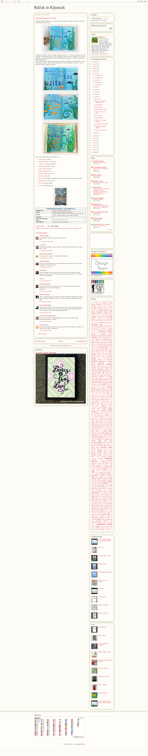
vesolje (103, 509)
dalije (111, 348)
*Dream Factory (94, 310)
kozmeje (103, 393)
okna (97, 431)
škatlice (93, 496)
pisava (104, 444)
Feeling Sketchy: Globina (105, 572)
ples (97, 445)
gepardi (110, 369)
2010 (94, 150)
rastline (93, 466)
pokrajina (104, 447)
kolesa (93, 392)
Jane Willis (42, 235)
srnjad (110, 488)
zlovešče (93, 524)
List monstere (102, 627)
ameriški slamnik (108, 325)
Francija (106, 367)
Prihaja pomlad (98, 117)
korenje (110, 391)
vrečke (104, 512)
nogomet (93, 424)
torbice (95, 503)
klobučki (103, 389)
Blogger (83, 744)
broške (98, 344)
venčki (99, 509)
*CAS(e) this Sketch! (107, 306)
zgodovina (105, 522)
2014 (94, 140)
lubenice (97, 401)
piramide (107, 442)
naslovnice (106, 421)
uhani (110, 505)
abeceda (93, 322)
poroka (93, 452)
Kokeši (103, 390)
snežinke (105, 483)
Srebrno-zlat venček (103, 676)
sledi (102, 478)
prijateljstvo (94, 460)
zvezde (97, 526)
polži (111, 448)
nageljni (106, 418)
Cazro (41, 245)
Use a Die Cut (96, 176)
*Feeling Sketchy (103, 310)
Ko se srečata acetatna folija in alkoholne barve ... (104, 541)
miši (105, 411)
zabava (103, 519)
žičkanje (93, 529)
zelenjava (93, 522)
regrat (103, 466)
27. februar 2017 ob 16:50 (45, 241)
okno (101, 431)
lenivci (104, 398)
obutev (107, 427)
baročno (110, 329)
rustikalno (98, 472)
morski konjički (99, 416)
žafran (92, 527)
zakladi (92, 520)
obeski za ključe (105, 425)
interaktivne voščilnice (97, 376)
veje (111, 508)
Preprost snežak (102, 613)
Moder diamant (98, 107)
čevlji (96, 347)
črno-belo (101, 348)
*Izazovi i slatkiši (101, 313)
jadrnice (97, 379)
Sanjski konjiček (102, 693)
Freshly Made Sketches (100, 167)
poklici (97, 447)
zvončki (102, 526)
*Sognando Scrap (101, 317)
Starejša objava (81, 341)
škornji (101, 496)
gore (92, 372)
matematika (110, 407)
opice (111, 433)
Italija (111, 376)
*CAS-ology (99, 306)
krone (97, 396)
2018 (94, 71)
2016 (94, 136)
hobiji (106, 373)
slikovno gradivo (107, 480)
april (96, 94)
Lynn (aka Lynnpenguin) (45, 315)
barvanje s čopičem (106, 331)
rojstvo (93, 470)
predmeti (110, 456)
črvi (109, 348)
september (98, 82)
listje (102, 399)
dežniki (110, 351)
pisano (100, 444)
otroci (104, 436)
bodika (110, 339)
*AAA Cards (98, 303)
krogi (111, 395)
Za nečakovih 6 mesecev (101, 124)
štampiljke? (109, 497)
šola (92, 498)
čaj (98, 345)
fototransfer (100, 367)
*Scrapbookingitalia (101, 316)
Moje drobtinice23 (44, 254)
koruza (92, 393)
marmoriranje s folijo (95, 407)
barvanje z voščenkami (103, 337)
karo (100, 384)
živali (102, 529)
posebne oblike (101, 452)
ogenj (92, 430)
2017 (94, 73)
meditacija (104, 408)
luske (111, 401)
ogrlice (105, 430)
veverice (110, 509)
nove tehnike (109, 424)
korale (107, 392)
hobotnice (110, 373)
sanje (92, 474)
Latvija (101, 398)
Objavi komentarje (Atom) (64, 345)
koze (100, 393)
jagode (101, 379)
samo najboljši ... (108, 472)
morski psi (106, 416)
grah (111, 372)
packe (102, 438)
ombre (107, 433)
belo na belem (95, 339)
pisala (95, 444)
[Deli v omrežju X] (54, 226)
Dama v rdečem (102, 684)
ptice (107, 463)
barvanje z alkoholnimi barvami (101, 334)
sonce (96, 485)
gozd (103, 372)
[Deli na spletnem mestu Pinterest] (58, 226)
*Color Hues (106, 307)
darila (97, 350)
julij (96, 87)
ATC (102, 326)
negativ (93, 422)
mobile (92, 413)
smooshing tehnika (106, 482)
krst (106, 396)
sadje (101, 472)
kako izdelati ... (99, 382)
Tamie (41, 270)
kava (99, 385)
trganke (93, 505)
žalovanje (97, 527)
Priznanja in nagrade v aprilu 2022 (46, 352)
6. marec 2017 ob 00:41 (45, 321)
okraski (105, 431)
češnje (105, 345)
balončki (101, 329)
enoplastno (108, 364)
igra (105, 375)
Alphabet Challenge (43, 161)
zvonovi (107, 526)
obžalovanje (93, 428)
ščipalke (103, 494)
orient (102, 434)
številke (93, 499)
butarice (105, 344)
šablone (110, 493)
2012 (94, 145)
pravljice (98, 456)
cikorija (95, 345)
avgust (97, 84)
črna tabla (96, 348)
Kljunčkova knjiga (96, 389)
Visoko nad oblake (103, 605)
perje (105, 440)
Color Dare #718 (97, 213)
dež (106, 351)
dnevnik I (51, 228)
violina (105, 511)
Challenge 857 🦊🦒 (98, 199)
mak (111, 402)
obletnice (104, 427)
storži (104, 491)
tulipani (107, 505)
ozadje (97, 437)
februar (97, 99)
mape (92, 405)
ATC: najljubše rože (103, 328)
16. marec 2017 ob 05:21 (45, 330)
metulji (93, 412)
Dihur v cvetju (102, 635)
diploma (110, 353)
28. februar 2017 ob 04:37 (45, 267)
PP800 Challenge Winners (99, 162)
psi (103, 463)
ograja (101, 430)
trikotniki (98, 505)
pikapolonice (94, 442)
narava (97, 421)
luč (100, 401)
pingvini (103, 442)
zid (108, 522)
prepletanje (100, 458)
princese (102, 460)
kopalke (103, 392)
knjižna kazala (95, 390)
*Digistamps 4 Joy (108, 309)
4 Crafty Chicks (42, 159)
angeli (96, 326)
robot (111, 468)
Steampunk (99, 489)
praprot (110, 455)
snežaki (99, 483)
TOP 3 (54, 164)
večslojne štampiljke (103, 508)
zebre (111, 520)
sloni (92, 481)
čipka (106, 347)
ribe (67, 228)
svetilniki (105, 493)
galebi (110, 367)
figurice (103, 366)
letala (92, 399)
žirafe (97, 529)
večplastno (94, 508)
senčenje (101, 474)
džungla (99, 359)
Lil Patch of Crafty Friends (44, 173)
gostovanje (98, 372)
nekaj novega (99, 422)
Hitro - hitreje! (98, 115)
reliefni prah (108, 467)
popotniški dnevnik (108, 450)
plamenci (93, 445)
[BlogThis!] (53, 226)
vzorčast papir (106, 514)
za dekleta (101, 516)
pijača (110, 440)
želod (105, 527)
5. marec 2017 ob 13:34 (45, 312)
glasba (101, 370)
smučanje (93, 483)
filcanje (107, 366)
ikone (111, 375)
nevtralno (109, 422)
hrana (98, 375)
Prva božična (101, 596)
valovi (108, 506)
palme (99, 439)
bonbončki (109, 341)
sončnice (101, 485)
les (107, 398)
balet (96, 329)
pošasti (110, 453)
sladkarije (93, 478)
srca (103, 488)
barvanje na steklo (95, 331)
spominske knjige (100, 486)
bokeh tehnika (95, 341)
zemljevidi (99, 522)
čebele (101, 345)
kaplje (97, 384)
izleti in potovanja (96, 378)
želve (108, 527)
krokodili (93, 396)
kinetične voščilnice (107, 385)
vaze (111, 506)
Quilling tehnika (99, 465)
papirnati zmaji (108, 439)
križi (108, 395)
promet (110, 462)
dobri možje (100, 356)
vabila (104, 506)
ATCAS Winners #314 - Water (100, 182)
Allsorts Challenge (98, 198)
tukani (102, 505)
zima (111, 522)
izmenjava (105, 378)
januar (96, 133)
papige (103, 439)
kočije (100, 390)
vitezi (108, 511)
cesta (108, 344)
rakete (110, 465)
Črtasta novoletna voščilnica (103, 644)
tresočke (110, 503)
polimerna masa (95, 448)
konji (99, 392)
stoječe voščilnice (108, 489)
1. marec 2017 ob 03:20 (45, 280)
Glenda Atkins (43, 284)
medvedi (110, 408)
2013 (94, 143)
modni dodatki (107, 413)
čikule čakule (101, 347)
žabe (111, 526)
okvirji (102, 433)
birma (101, 339)
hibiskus (99, 373)
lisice (99, 399)
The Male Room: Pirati (104, 555)
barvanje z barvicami (98, 336)
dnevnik (46, 228)
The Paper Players (98, 161)
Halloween (93, 373)
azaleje (92, 329)
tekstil (92, 500)
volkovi (96, 512)
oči (100, 428)
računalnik (106, 465)
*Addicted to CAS (107, 303)
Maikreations (42, 294)
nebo (111, 421)
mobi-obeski (109, 411)
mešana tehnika (58, 228)
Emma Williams (43, 305)
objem (92, 427)
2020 (94, 66)
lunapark (107, 401)
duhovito (93, 359)
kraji (111, 393)
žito (99, 529)
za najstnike (100, 517)
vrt (111, 512)
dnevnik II (105, 355)
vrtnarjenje (93, 514)
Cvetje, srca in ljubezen (100, 130)
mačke (93, 402)
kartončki (105, 384)
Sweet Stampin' (97, 175)
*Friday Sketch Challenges (101, 311)
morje (64, 228)
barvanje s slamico (106, 332)
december (97, 75)
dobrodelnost (109, 356)
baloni (105, 329)
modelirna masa (99, 413)
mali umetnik (100, 404)
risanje (70, 228)
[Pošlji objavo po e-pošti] (51, 226)
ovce (111, 436)
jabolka (93, 379)
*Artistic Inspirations (96, 304)
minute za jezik (100, 411)
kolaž (111, 390)
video (97, 511)
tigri (111, 500)
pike (99, 442)
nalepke (96, 419)
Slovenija (97, 481)
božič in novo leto (97, 342)
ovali (108, 436)
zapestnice (99, 521)
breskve (93, 344)
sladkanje (110, 477)
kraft (107, 393)
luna (103, 401)
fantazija (93, 366)
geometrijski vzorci (102, 369)
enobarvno (100, 364)
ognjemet (97, 430)
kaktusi (105, 382)
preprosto (108, 458)
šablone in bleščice (95, 494)
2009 (94, 152)
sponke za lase (109, 486)
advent (102, 322)
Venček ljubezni (98, 104)
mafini (97, 402)
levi (95, 399)
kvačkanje (93, 398)
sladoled (99, 478)
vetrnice (106, 509)
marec (96, 96)
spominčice (93, 486)
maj (96, 92)
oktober (97, 80)
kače (108, 381)
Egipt (104, 359)
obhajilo (110, 425)
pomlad (99, 450)
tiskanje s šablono (102, 502)
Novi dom (101, 588)
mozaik (110, 416)
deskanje (98, 351)
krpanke (102, 396)
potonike (93, 455)
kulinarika (109, 396)
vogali (92, 512)
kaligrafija (109, 382)
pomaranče (93, 450)
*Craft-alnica (101, 309)
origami (106, 434)
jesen (96, 381)
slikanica (106, 478)
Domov (61, 341)
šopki (96, 497)
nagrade (110, 418)
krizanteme (103, 395)
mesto (98, 410)
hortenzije (93, 375)
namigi (100, 419)
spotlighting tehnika (96, 488)
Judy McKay (42, 261)
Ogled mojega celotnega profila (99, 53)
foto (111, 366)
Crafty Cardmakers (43, 166)
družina (110, 358)
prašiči (93, 456)
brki (96, 344)
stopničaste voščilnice (96, 491)
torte (98, 503)
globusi (105, 370)
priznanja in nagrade (99, 462)
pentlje (100, 440)
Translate (104, 20)
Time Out (40, 185)
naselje (101, 421)
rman (109, 468)
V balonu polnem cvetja (100, 109)
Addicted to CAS (98, 181)
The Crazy (41, 183)
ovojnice (93, 437)
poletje (110, 447)
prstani (99, 463)
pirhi (92, 444)
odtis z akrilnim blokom (107, 428)
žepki (111, 527)
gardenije (93, 369)
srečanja (107, 488)
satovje (96, 474)
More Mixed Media (43, 176)
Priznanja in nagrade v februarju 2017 (100, 101)
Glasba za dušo (102, 564)
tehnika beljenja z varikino (105, 499)
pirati (111, 442)
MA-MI (102, 37)
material (93, 408)
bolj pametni (103, 341)
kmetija (107, 389)
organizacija (94, 434)
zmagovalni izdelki (77, 228)
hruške (101, 375)
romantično (105, 470)
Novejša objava (40, 341)
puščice (93, 465)
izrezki (110, 378)
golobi (111, 370)
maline (106, 404)
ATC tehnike (107, 326)
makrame (93, 404)
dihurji (102, 353)
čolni (92, 348)
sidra (97, 477)
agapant (107, 322)
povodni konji (106, 455)
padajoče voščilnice (108, 437)
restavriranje (94, 468)
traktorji (101, 503)
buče (102, 344)
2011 (94, 147)
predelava (103, 456)
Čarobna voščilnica (103, 668)
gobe (108, 370)
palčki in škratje (94, 439)
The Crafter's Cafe (42, 180)
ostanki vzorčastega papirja (101, 435)
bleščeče (105, 339)
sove (106, 485)
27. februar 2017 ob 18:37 (45, 250)
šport (104, 497)
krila (96, 395)
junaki (102, 381)
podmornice (109, 445)
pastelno (93, 440)
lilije (97, 399)
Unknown (41, 324)
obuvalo (110, 427)
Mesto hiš (101, 547)
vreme (108, 512)
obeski (98, 425)
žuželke (108, 529)
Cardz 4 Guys (41, 164)
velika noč (94, 509)
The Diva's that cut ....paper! (101, 224)
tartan (97, 499)
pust (111, 463)
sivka (105, 477)
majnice (108, 402)
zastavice (105, 521)
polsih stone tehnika (105, 448)
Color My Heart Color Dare (100, 212)
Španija (100, 497)
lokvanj (110, 399)
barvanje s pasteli (95, 332)
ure (92, 506)
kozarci (96, 393)
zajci (111, 519)
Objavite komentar (42, 333)
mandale (110, 404)
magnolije (101, 402)
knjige (110, 389)
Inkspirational (97, 204)
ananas (93, 326)
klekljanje (103, 387)
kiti (98, 387)
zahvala (107, 519)
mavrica (99, 408)
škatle (111, 494)
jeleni (92, 381)
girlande (97, 370)
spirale (110, 485)
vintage (101, 511)
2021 (94, 64)
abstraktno (97, 322)
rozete (110, 470)
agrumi (110, 322)
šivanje (107, 494)
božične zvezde (108, 342)
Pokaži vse (110, 229)
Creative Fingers (42, 168)
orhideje (99, 434)
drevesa (93, 358)
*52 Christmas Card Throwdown (98, 301)
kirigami (93, 387)
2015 (94, 138)
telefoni (96, 500)
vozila (99, 512)
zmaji (92, 526)
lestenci (110, 398)
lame (98, 398)
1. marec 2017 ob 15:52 (45, 291)
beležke (110, 337)
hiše (103, 373)
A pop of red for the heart (99, 225)
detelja (102, 351)
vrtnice (99, 514)
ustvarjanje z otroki (98, 506)
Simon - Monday (42, 178)
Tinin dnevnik (94, 502)
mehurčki (93, 410)
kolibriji (96, 391)
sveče (101, 493)
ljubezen (107, 399)
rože (93, 472)
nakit (92, 419)
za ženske (97, 519)
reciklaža (98, 467)
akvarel (42, 228)
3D (111, 320)
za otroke (107, 517)
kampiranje (93, 384)
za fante (107, 516)
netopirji (105, 422)
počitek (105, 445)
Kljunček (109, 387)
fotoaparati (94, 367)
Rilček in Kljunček (49, 7)
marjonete (110, 405)
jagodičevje (106, 379)
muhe (96, 418)
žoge (105, 529)
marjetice (103, 405)
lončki (92, 401)
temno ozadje (102, 500)
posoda (100, 453)
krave (92, 395)
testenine (108, 500)
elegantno (109, 359)
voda (111, 511)
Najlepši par (56, 210)
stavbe (93, 489)
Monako (102, 415)
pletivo (101, 445)
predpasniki (93, 458)
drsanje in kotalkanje (103, 358)
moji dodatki (97, 415)
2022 (94, 61)
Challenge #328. (97, 219)
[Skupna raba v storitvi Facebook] (56, 226)
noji (96, 424)
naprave (93, 421)
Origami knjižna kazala (104, 652)
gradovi (107, 372)
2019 (94, 68)
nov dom (103, 424)
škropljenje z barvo (107, 496)
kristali (99, 395)
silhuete (101, 477)
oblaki (96, 427)
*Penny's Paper (99, 314)
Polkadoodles (97, 187)
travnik (105, 503)
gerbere (93, 370)
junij (96, 89)
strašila (107, 491)
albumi (101, 325)
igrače (108, 375)
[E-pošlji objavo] (48, 226)
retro (98, 468)
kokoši (107, 390)
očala (98, 428)
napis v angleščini (107, 419)
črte (106, 348)
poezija (93, 447)
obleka (100, 427)
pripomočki (109, 460)
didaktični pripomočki (95, 353)
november (97, 77)
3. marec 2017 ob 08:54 (45, 302)
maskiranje (104, 407)
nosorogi (99, 424)
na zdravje (101, 418)
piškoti (108, 444)
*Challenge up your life (97, 307)
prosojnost (93, 463)
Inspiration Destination (44, 171)
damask (93, 350)
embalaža (94, 361)
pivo (111, 444)
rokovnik (98, 470)
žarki (101, 527)
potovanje (99, 455)
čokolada (110, 347)
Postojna (105, 453)
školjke (97, 496)
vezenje (93, 511)
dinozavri (106, 353)
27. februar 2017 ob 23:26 (45, 258)
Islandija (106, 376)
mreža (92, 418)
